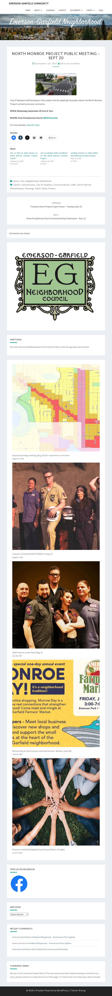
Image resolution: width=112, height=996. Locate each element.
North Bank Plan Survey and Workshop (50, 949)
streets (51, 188)
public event (41, 188)
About (37, 10)
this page (53, 977)
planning (29, 188)
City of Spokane (44, 184)
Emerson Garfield (70, 63)
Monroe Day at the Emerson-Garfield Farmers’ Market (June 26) (41, 751)
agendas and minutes (79, 347)
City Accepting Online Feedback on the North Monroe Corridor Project (54, 156)
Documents (75, 10)
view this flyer (32, 125)
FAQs (101, 10)
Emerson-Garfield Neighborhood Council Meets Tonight (38, 849)
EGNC (73, 184)
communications (61, 184)
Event (16, 181)
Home (27, 10)
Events (89, 10)
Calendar (50, 10)
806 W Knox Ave (50, 118)
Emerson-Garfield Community (28, 3)
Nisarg (82, 990)
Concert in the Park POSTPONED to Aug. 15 (32, 553)
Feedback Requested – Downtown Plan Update (53, 937)
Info (22, 181)
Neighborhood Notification (38, 181)
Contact (62, 10)
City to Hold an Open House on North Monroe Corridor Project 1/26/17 (23, 156)
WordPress (62, 990)
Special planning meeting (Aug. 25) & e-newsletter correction (41, 455)
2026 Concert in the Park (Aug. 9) (27, 652)
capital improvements (24, 184)
